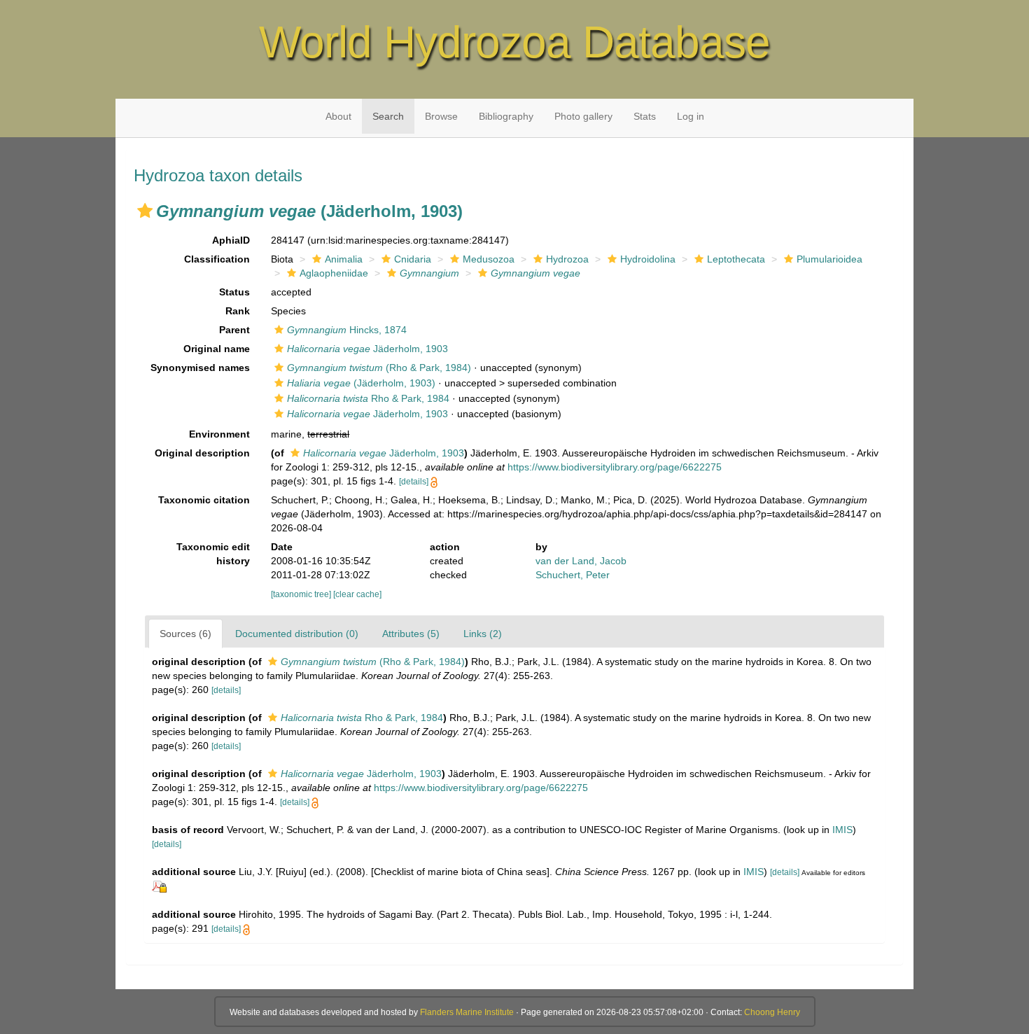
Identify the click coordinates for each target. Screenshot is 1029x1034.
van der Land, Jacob (581, 560)
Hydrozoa (567, 259)
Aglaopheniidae (334, 273)
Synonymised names (200, 367)
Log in (690, 116)
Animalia (344, 259)
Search (388, 116)
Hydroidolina (648, 259)
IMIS (842, 829)
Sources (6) (185, 633)
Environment (219, 434)
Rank (237, 310)
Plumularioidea (829, 259)
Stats (645, 116)
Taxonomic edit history (213, 553)
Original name (216, 348)
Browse (441, 116)
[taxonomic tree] (302, 594)
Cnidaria (412, 259)
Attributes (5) (411, 633)
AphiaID (231, 240)
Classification (217, 259)
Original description (202, 453)
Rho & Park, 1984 (368, 398)
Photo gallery (583, 116)
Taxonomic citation (204, 499)
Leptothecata (736, 259)
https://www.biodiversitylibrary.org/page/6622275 (614, 467)
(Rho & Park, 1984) (379, 367)
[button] (145, 210)
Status (234, 292)
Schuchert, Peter (573, 574)
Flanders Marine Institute (467, 1012)
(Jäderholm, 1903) (361, 383)
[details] (413, 482)
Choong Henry (772, 1012)
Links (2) (482, 633)
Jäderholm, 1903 (367, 348)
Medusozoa (488, 259)
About (338, 116)
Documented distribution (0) (296, 633)
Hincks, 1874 (347, 329)
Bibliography (506, 116)
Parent (234, 329)
